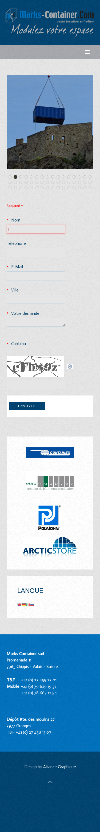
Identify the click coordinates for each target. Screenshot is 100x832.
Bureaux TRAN (75, 188)
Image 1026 (59, 188)
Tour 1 (11, 177)
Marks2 (11, 188)
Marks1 (91, 183)
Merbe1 (43, 177)
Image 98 (43, 183)
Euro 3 (11, 183)
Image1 (75, 183)
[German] (24, 604)
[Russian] (32, 604)
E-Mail (17, 266)
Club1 (27, 183)
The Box (75, 177)
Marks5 (27, 188)
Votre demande (25, 313)
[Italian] (28, 604)
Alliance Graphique (59, 766)
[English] (19, 604)
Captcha (18, 343)
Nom (15, 220)
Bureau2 (91, 177)
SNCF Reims (59, 183)
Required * (15, 206)
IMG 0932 (59, 177)
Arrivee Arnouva (27, 177)
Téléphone (16, 243)
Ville (15, 290)
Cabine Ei (43, 188)
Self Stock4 (91, 188)
